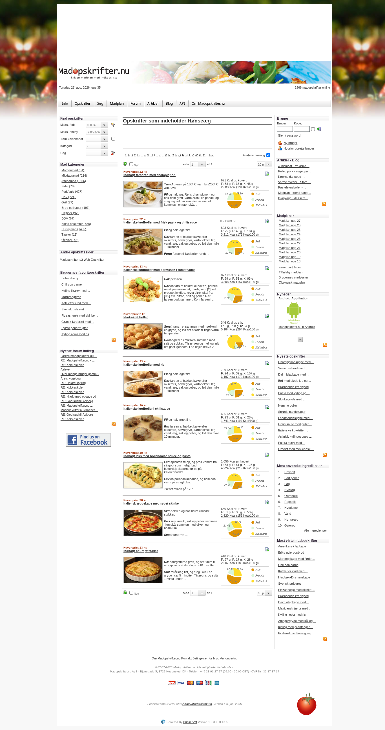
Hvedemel (291, 507)
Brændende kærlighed (293, 387)
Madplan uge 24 (289, 234)
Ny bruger (290, 142)
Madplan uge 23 (289, 238)
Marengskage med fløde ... (296, 558)
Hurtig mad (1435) (73, 229)
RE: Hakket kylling (73, 383)
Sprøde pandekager (292, 411)
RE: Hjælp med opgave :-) (78, 396)
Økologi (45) (69, 240)
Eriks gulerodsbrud (291, 552)
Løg (287, 484)
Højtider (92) (70, 213)
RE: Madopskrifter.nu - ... (78, 360)
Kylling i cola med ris (75, 334)
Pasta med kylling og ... (294, 393)
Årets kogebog (71, 378)
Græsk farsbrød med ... (77, 321)
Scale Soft (190, 722)
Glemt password (289, 135)
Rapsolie (290, 501)
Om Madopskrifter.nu (166, 658)
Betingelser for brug (206, 658)
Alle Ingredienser (315, 530)
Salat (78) (68, 186)
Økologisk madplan (292, 282)
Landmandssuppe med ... (295, 418)
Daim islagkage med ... (293, 374)
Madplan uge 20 (289, 252)
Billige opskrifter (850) (76, 223)
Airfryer (66, 369)
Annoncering (228, 658)
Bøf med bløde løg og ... (294, 380)
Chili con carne (71, 284)
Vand (287, 513)
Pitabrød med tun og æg (294, 633)
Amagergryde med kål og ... (297, 620)
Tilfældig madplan (290, 272)
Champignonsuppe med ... (296, 362)
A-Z (211, 155)
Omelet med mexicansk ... (296, 449)
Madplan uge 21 (289, 247)
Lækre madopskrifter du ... (79, 356)
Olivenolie (291, 495)
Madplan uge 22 (289, 243)
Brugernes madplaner (293, 277)
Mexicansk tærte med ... (294, 608)
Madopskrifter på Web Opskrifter (82, 259)
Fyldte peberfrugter (74, 328)
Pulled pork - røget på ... (294, 171)
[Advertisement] (197, 136)
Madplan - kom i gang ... (294, 192)
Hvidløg (289, 490)
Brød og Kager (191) (75, 207)
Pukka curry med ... (291, 442)
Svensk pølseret (72, 309)
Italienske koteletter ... (293, 430)
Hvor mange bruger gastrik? (80, 374)
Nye (136, 164)
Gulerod (289, 525)
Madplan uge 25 (289, 229)
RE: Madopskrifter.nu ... (77, 405)
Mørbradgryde (71, 297)
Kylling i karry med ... (75, 290)
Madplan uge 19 (289, 256)
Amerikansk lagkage (292, 546)
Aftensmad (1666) (73, 181)
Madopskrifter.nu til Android (296, 326)
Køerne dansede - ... (292, 176)
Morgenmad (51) (72, 170)
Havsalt (289, 472)
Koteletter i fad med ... (76, 303)
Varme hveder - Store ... (294, 182)
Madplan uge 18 (289, 261)
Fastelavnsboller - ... (292, 187)
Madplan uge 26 (289, 225)
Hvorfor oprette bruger (299, 148)
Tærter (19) (69, 234)
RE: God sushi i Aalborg (77, 401)
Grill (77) (67, 202)
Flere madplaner (290, 267)
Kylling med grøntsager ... (295, 627)
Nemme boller (287, 405)
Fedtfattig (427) (71, 191)
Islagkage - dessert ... (293, 198)
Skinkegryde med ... (292, 399)
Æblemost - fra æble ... (293, 166)
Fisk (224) (68, 197)
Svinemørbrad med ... (293, 368)
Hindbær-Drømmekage (294, 577)
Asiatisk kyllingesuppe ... (295, 436)
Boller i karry (70, 278)
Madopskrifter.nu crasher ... (79, 410)
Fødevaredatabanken (197, 703)
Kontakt (186, 658)
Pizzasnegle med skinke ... (79, 315)
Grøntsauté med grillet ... (295, 424)
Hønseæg (291, 519)
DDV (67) (67, 218)
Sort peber (291, 478)
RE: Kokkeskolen (72, 365)
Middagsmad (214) (74, 175)
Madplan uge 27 (289, 220)
